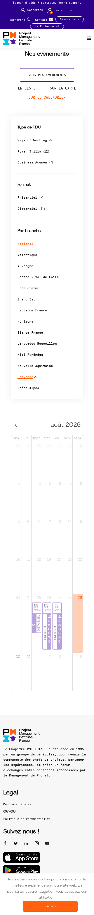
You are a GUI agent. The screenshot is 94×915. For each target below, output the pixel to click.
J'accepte (50, 906)
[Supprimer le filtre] (35, 377)
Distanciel (31, 208)
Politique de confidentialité (26, 819)
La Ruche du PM (47, 26)
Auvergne (25, 265)
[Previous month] (16, 425)
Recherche (18, 19)
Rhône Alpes (28, 387)
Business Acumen (35, 162)
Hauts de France (32, 310)
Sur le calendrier (47, 97)
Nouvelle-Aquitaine (35, 365)
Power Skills (33, 151)
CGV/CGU (9, 811)
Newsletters (69, 19)
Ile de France (30, 332)
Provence (25, 376)
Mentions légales (17, 804)
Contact (42, 19)
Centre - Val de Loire (38, 276)
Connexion (35, 10)
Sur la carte (63, 88)
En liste (26, 88)
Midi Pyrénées (30, 354)
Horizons (25, 321)
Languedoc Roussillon (37, 343)
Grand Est (26, 299)
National (25, 243)
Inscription (63, 10)
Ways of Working (35, 140)
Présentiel (30, 197)
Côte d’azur (28, 288)
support (75, 2)
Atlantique (27, 254)
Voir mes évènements (47, 74)
